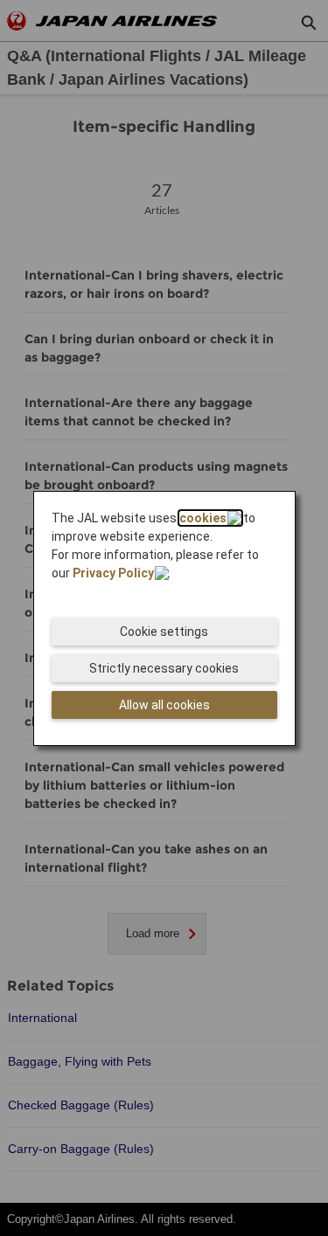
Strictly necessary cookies (164, 668)
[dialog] (164, 618)
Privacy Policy (113, 573)
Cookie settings (164, 632)
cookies (203, 518)
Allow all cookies (164, 705)
